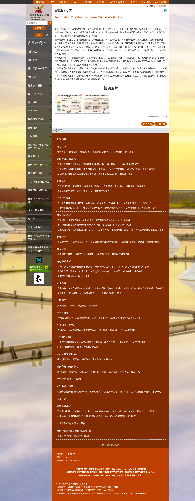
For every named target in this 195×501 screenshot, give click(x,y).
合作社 (72, 305)
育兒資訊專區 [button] (35, 94)
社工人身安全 (123, 342)
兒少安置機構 (129, 203)
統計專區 (77, 186)
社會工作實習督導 (65, 347)
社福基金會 (63, 312)
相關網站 (157, 391)
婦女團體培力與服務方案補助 (104, 242)
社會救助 (133, 2)
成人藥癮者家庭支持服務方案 (82, 330)
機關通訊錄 (85, 152)
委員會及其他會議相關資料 (70, 203)
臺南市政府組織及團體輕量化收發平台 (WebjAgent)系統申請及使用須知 (102, 416)
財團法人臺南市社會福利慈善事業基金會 (76, 318)
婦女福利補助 (133, 169)
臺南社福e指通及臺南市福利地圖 (74, 431)
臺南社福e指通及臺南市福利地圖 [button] (38, 249)
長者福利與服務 (64, 254)
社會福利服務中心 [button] (37, 165)
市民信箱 (63, 2)
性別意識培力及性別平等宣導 (103, 391)
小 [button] (31, 35)
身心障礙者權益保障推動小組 (78, 267)
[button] (68, 104)
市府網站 (88, 2)
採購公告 (87, 191)
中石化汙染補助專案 (67, 354)
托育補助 (61, 220)
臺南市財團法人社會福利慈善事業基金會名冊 (119, 318)
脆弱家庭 (61, 330)
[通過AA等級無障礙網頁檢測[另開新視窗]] (39, 268)
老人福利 (100, 2)
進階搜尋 (39, 28)
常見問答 (32, 218)
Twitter (37, 43)
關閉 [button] (60, 130)
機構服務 (138, 271)
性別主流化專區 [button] (36, 210)
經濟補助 (101, 203)
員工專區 (129, 152)
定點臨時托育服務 (120, 230)
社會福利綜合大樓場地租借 (38, 237)
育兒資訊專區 (64, 215)
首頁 (151, 6)
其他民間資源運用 (105, 293)
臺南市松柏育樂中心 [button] (38, 190)
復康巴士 (83, 271)
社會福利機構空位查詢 (38, 200)
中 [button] (39, 35)
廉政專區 (141, 186)
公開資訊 (61, 181)
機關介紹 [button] (32, 60)
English (75, 2)
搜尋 (28, 22)
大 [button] (47, 35)
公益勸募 (82, 305)
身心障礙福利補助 (130, 164)
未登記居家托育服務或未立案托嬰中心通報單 (78, 225)
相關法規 (108, 359)
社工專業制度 (64, 337)
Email (45, 43)
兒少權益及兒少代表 (92, 208)
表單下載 (124, 372)
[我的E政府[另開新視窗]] (39, 260)
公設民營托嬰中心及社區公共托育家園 (75, 230)
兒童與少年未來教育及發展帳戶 (138, 288)
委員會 (76, 359)
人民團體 (61, 300)
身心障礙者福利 (116, 2)
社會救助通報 (98, 288)
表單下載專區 (64, 406)
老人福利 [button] (32, 111)
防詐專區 (32, 51)
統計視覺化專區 (91, 186)
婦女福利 (145, 2)
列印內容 (165, 10)
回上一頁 (147, 124)
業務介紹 (73, 372)
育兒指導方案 (102, 230)
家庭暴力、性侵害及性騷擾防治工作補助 (76, 174)
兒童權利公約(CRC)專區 (69, 208)
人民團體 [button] (32, 136)
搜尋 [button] (50, 23)
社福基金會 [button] (34, 156)
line (41, 43)
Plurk (33, 43)
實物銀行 (73, 293)
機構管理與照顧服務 (84, 254)
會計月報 (119, 186)
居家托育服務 (124, 220)
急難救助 (61, 293)
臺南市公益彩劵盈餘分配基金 (112, 174)
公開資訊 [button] (32, 77)
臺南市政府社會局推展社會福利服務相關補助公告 (80, 164)
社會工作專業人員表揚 (87, 347)
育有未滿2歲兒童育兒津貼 (81, 220)
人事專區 (118, 152)
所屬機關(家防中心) (102, 152)
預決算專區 (106, 186)
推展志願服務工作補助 (94, 169)
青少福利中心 (145, 203)
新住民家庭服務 (80, 242)
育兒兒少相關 (63, 411)
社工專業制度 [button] (35, 173)
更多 (131, 174)
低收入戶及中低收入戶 (79, 288)
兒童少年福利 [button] (35, 85)
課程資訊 (84, 372)
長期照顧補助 (148, 169)
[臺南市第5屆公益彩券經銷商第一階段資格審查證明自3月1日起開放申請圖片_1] (39, 278)
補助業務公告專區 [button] (37, 68)
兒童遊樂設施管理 (113, 208)
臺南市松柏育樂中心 (67, 366)
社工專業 (61, 416)
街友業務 (103, 330)
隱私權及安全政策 (110, 445)
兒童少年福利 (160, 2)
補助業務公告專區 (66, 159)
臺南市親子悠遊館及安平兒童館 (117, 225)
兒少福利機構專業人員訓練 (137, 208)
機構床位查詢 (103, 254)
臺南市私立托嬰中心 (105, 220)
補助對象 (86, 359)
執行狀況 (97, 359)
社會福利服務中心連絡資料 (122, 330)
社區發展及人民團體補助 (69, 169)
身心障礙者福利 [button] (36, 119)
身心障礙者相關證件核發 (137, 267)
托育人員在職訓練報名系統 (144, 230)
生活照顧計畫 (63, 359)
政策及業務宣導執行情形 (69, 191)
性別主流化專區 (65, 386)
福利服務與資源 (128, 242)
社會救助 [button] (32, 127)
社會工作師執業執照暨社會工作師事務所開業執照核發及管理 (86, 342)
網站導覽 (40, 2)
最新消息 (135, 372)
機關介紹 (61, 147)
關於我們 (61, 372)
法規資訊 (130, 186)
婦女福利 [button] (32, 102)
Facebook (29, 43)
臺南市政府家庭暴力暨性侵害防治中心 (38, 146)
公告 (59, 267)
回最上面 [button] (160, 124)
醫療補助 (160, 288)
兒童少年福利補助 (115, 169)
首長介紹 (61, 152)
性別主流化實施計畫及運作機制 (72, 391)
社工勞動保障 (139, 342)
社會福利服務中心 (66, 325)
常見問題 (95, 372)
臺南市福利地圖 (81, 436)
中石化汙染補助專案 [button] (38, 181)
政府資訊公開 (63, 186)
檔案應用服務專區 (103, 191)
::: (27, 5)
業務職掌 (73, 152)
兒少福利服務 (114, 203)
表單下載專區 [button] (35, 227)
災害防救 (61, 288)
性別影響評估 (126, 391)
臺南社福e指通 (64, 436)
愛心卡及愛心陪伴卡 (67, 271)
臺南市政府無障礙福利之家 (70, 276)
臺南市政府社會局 (39, 12)
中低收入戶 (129, 411)
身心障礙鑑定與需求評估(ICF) (109, 267)
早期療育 (90, 203)
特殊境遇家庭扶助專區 (148, 242)
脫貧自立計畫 (114, 288)
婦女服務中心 (63, 242)
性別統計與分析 (142, 391)
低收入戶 (117, 411)
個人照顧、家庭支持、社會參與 (105, 271)
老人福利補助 (113, 164)
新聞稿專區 (161, 6)
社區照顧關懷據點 (120, 254)
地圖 (104, 372)
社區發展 (93, 305)
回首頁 (51, 2)
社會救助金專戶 (87, 293)
